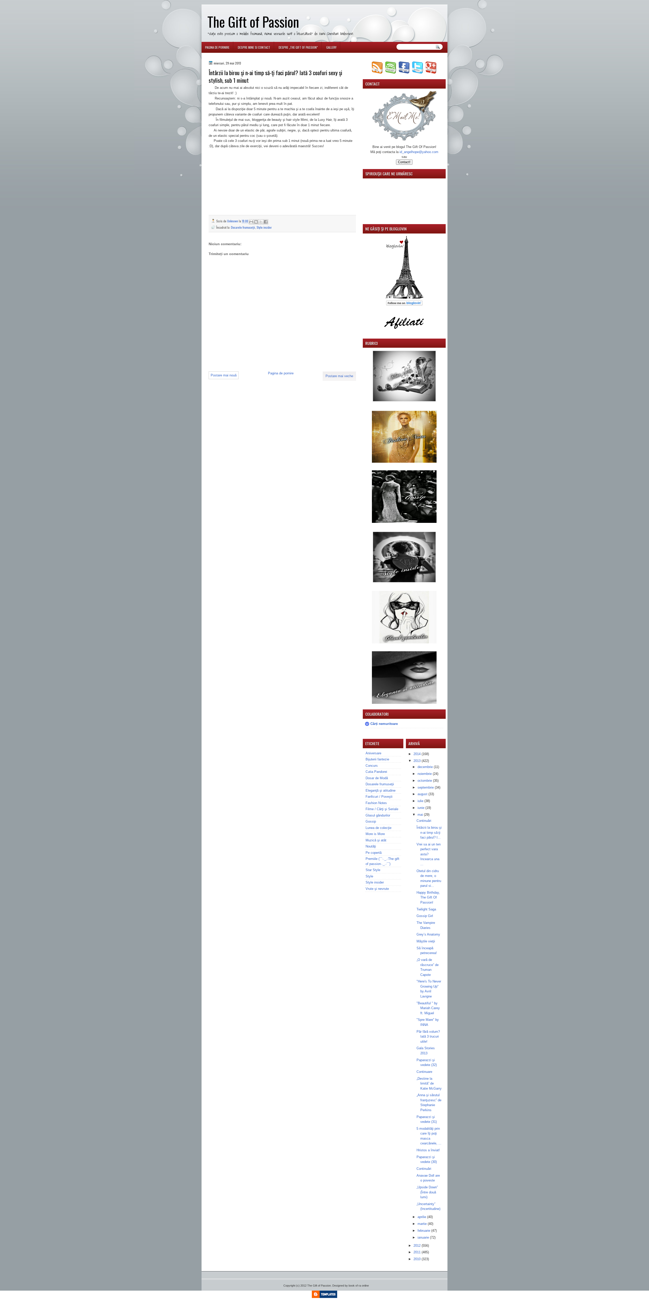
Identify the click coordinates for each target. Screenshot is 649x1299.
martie (423, 1224)
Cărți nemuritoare (384, 724)
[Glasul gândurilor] (404, 461)
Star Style (373, 870)
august (423, 794)
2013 (417, 761)
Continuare (424, 1072)
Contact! (404, 162)
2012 (417, 1245)
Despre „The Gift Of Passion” (298, 47)
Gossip (371, 821)
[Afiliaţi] (404, 332)
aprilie (422, 1217)
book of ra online (359, 1285)
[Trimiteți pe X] (260, 221)
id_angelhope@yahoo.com (419, 152)
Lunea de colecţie (378, 828)
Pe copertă (374, 853)
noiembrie (425, 774)
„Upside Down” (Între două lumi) (427, 1192)
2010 (417, 1259)
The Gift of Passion (253, 21)
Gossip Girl (425, 916)
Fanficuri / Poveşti (379, 796)
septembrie (426, 787)
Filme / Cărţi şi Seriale (382, 809)
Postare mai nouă (224, 375)
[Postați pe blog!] (256, 221)
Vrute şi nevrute (377, 889)
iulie (421, 801)
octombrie (425, 780)
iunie (421, 808)
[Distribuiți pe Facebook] (265, 221)
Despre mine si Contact (254, 47)
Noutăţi (371, 846)
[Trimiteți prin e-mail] (251, 221)
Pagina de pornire (217, 47)
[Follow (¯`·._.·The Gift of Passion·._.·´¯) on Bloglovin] (404, 298)
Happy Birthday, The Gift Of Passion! (428, 897)
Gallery (331, 47)
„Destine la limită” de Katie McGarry (429, 1083)
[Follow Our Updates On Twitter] (417, 72)
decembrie (426, 767)
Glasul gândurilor (378, 815)
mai (421, 815)
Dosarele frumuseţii (243, 227)
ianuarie (424, 1237)
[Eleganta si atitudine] (404, 703)
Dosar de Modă (377, 778)
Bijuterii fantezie (377, 759)
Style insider (264, 227)
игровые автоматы (242, 2)
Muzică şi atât (376, 840)
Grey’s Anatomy (428, 934)
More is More (375, 834)
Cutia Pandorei (376, 772)
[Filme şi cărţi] (404, 401)
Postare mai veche (339, 376)
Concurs (372, 766)
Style (369, 876)
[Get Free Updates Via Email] (391, 72)
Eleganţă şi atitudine (380, 790)
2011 (417, 1252)
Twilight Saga (426, 909)
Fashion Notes (376, 803)
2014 (417, 754)
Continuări (424, 821)
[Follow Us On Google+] (431, 72)
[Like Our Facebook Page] (404, 72)
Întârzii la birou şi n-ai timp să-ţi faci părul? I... (429, 832)
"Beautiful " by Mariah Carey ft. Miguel (428, 1008)
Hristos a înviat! (428, 1150)
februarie (424, 1231)
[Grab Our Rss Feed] (377, 72)
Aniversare (373, 753)
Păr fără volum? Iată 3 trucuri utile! (428, 1036)
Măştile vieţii (426, 941)
